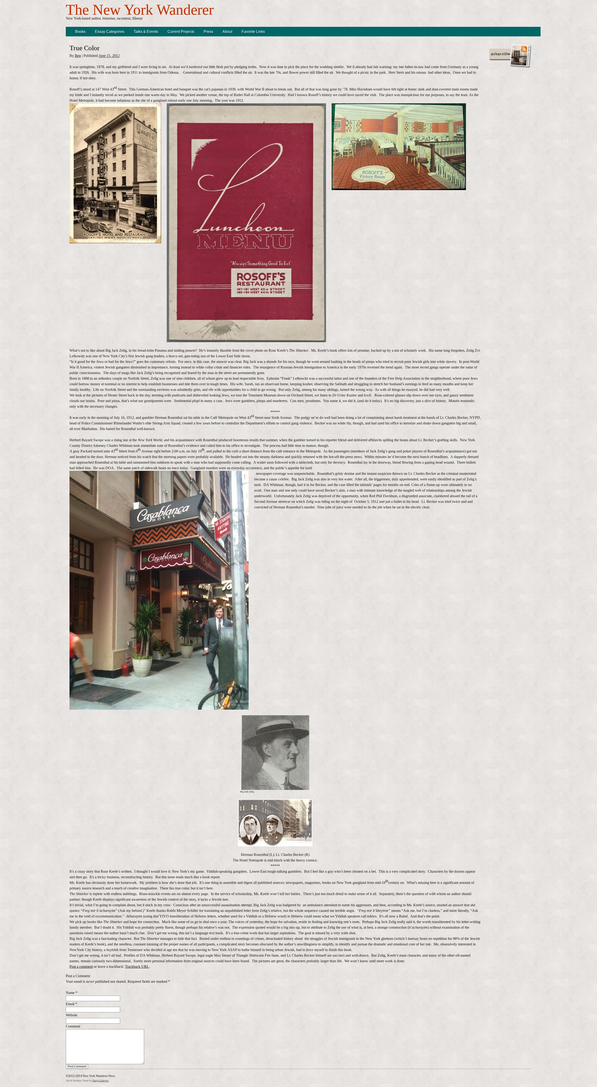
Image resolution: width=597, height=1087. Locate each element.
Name (70, 993)
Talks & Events (146, 32)
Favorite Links (253, 32)
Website (71, 1015)
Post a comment (81, 967)
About (227, 32)
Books (80, 32)
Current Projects (180, 32)
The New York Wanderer (140, 9)
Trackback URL (137, 967)
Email (70, 1004)
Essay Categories (109, 32)
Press (208, 32)
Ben (78, 56)
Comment (73, 1026)
